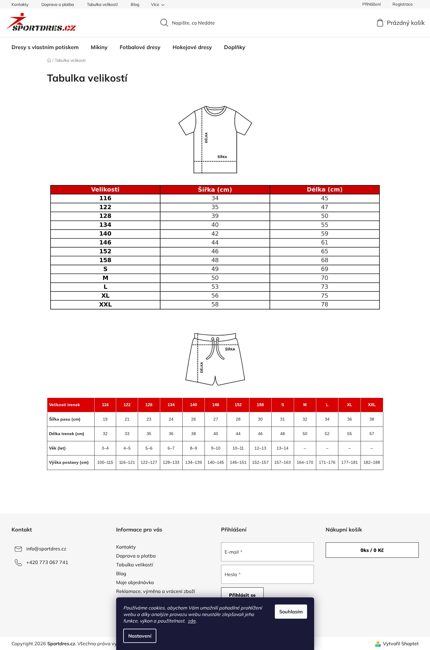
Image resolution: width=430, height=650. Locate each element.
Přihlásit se (242, 595)
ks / (372, 550)
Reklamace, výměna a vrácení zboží (155, 591)
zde (192, 621)
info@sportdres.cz (46, 549)
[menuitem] (45, 47)
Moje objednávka (135, 582)
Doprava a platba (57, 4)
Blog (135, 4)
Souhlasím (291, 612)
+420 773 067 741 (47, 562)
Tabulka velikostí (102, 4)
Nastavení (139, 636)
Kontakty (20, 4)
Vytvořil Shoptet (401, 643)
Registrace (402, 4)
